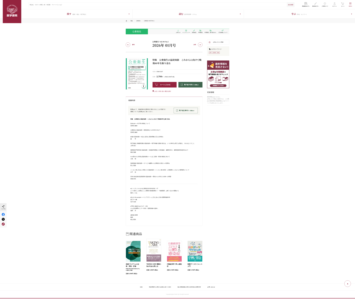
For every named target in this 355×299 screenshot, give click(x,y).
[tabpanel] (137, 73)
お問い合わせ (211, 287)
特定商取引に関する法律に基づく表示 (160, 287)
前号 (133, 44)
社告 (141, 287)
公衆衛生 (138, 20)
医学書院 (12, 11)
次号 (195, 44)
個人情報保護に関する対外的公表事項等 (189, 287)
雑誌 (132, 20)
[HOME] (126, 20)
